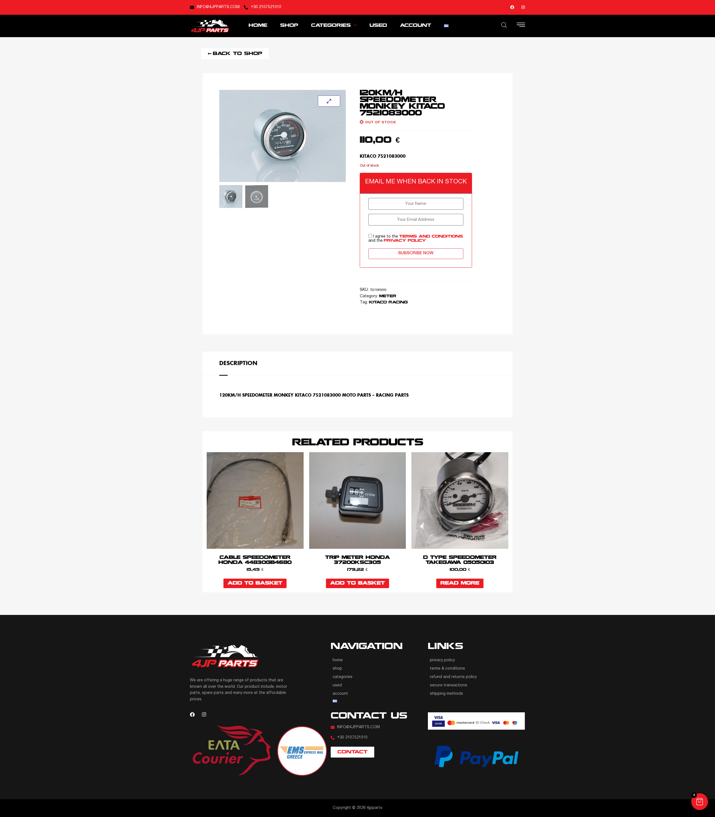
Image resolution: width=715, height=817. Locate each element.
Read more (459, 583)
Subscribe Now (415, 253)
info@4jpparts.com (218, 7)
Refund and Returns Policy (453, 677)
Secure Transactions (448, 685)
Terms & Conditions (447, 668)
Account (415, 25)
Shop (289, 25)
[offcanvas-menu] (521, 25)
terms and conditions (431, 236)
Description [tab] (238, 363)
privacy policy (405, 240)
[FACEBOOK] (512, 7)
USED (378, 25)
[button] (699, 801)
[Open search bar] (504, 25)
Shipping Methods (446, 694)
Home (258, 25)
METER (387, 296)
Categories (331, 25)
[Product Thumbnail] (329, 101)
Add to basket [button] (255, 583)
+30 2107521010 (266, 7)
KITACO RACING (388, 302)
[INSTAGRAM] (523, 7)
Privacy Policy (442, 660)
